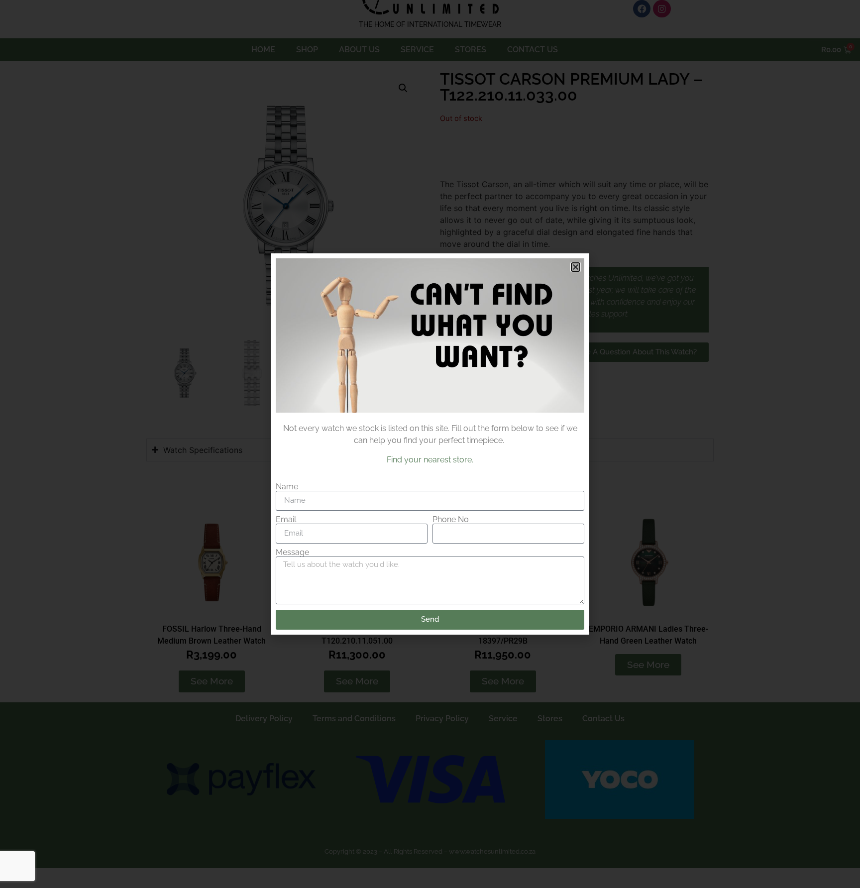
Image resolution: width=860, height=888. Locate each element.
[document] (430, 444)
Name (287, 487)
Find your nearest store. (430, 459)
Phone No (450, 520)
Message (292, 552)
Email (286, 520)
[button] (575, 267)
